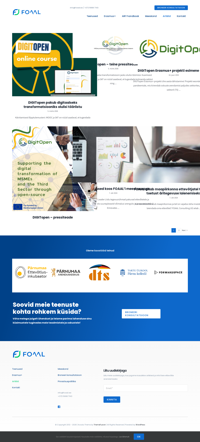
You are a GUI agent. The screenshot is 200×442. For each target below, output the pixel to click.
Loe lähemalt (124, 436)
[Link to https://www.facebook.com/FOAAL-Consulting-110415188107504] (59, 407)
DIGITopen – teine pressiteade (113, 64)
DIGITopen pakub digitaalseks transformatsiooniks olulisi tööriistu (53, 104)
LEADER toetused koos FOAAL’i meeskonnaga (113, 189)
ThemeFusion (100, 424)
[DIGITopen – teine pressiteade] (115, 45)
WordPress (140, 424)
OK (139, 436)
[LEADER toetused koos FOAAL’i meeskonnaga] (115, 154)
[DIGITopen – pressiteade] (54, 168)
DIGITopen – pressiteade (53, 217)
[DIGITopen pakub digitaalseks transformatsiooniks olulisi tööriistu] (54, 64)
